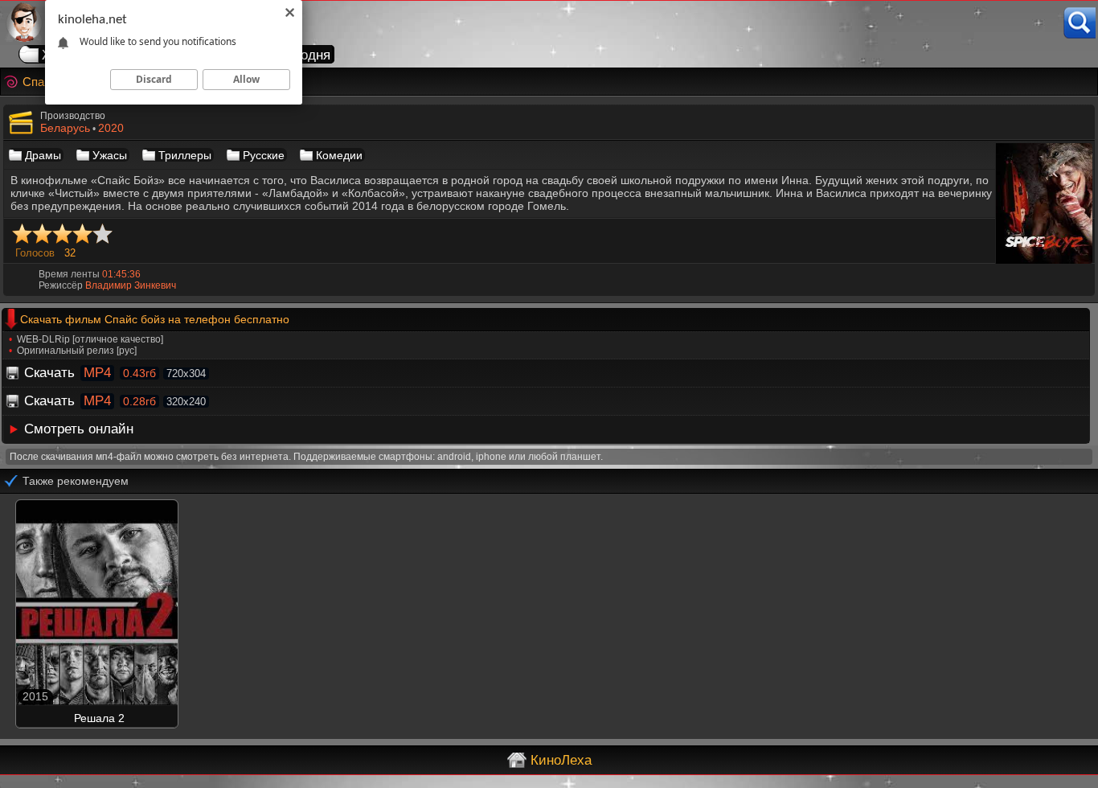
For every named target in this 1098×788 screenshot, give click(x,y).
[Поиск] (1079, 23)
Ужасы (109, 155)
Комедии (339, 155)
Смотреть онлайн (78, 429)
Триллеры (184, 155)
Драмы (43, 155)
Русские (264, 155)
